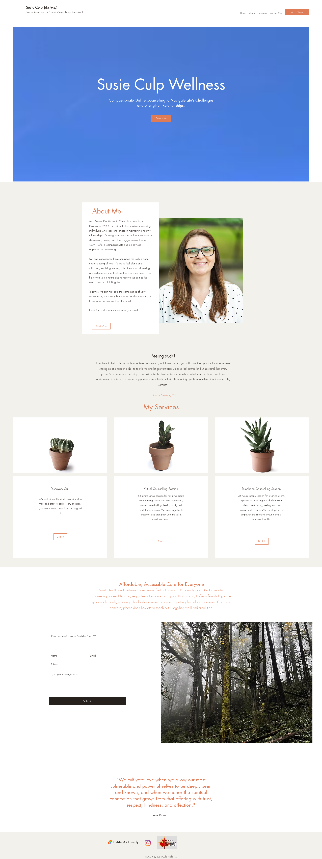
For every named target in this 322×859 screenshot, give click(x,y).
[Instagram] (148, 843)
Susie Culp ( (41, 7)
